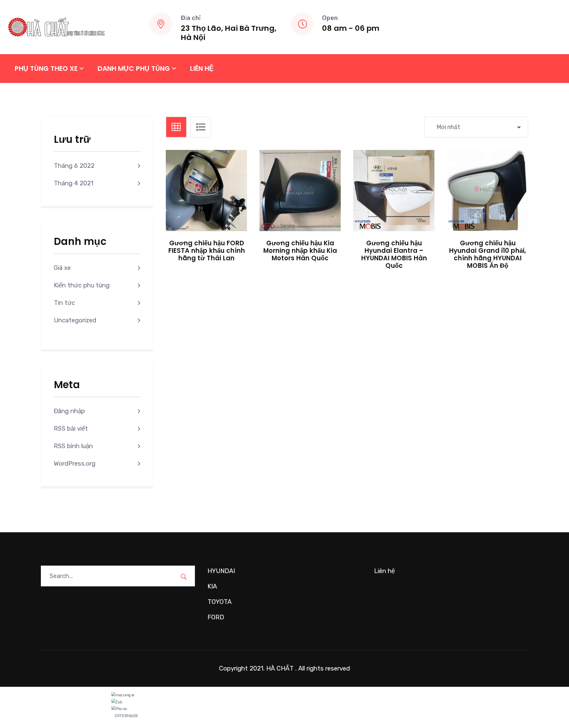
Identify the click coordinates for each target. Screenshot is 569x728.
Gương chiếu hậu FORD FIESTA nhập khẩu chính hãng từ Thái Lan (206, 250)
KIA (212, 586)
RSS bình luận (73, 446)
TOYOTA (219, 602)
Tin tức (64, 303)
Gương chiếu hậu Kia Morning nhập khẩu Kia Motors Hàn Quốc (300, 250)
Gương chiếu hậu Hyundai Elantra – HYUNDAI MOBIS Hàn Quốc (394, 254)
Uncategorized (75, 320)
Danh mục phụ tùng (133, 68)
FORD (215, 617)
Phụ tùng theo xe (46, 68)
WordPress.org (74, 463)
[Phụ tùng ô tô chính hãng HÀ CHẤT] (56, 26)
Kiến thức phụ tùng (82, 285)
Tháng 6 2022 (74, 166)
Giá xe (62, 268)
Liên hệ (202, 68)
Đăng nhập (69, 411)
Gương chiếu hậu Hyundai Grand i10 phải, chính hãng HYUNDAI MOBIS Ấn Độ (487, 254)
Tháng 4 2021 (73, 183)
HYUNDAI (221, 571)
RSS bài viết (71, 428)
